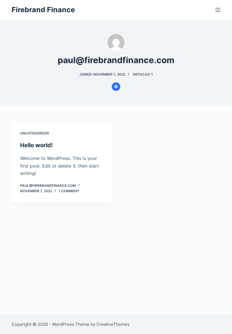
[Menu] (217, 9)
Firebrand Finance (43, 9)
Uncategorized (34, 133)
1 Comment (69, 191)
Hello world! (36, 145)
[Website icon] (116, 86)
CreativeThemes (113, 324)
